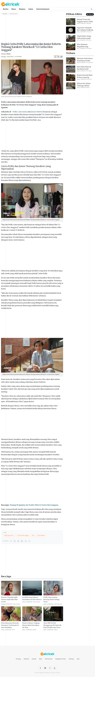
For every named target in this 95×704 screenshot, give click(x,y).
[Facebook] (40, 668)
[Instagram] (45, 668)
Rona (13, 9)
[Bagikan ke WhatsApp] (22, 541)
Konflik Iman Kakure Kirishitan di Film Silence (32, 598)
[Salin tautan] (29, 541)
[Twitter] (50, 668)
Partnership (48, 659)
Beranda (5, 14)
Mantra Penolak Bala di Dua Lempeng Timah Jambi (84, 76)
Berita (5, 9)
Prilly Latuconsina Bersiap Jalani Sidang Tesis (51, 599)
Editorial (26, 659)
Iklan (40, 659)
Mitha (8, 54)
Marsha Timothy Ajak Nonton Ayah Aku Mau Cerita (9, 599)
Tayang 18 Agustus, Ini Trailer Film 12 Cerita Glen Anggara (34, 505)
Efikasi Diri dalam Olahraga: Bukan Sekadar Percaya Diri (84, 85)
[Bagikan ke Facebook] (11, 541)
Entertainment (42, 9)
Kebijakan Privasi (60, 659)
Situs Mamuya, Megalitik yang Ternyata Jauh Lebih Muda (84, 45)
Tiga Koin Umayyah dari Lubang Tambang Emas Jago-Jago (85, 29)
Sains (30, 9)
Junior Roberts (37, 112)
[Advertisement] (32, 28)
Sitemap (71, 659)
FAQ (78, 659)
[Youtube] (54, 668)
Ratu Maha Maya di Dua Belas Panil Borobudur (84, 68)
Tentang (18, 659)
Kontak (34, 659)
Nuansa (22, 9)
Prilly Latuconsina (20, 112)
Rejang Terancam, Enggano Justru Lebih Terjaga (85, 20)
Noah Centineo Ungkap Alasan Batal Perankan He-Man (31, 625)
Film (33, 535)
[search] (91, 9)
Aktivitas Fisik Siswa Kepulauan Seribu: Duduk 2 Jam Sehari (85, 60)
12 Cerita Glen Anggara (23, 535)
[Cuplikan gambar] (11, 588)
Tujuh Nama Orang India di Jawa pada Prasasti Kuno (84, 37)
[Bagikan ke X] (14, 541)
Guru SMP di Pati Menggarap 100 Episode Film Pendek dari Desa (52, 625)
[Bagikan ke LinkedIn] (18, 541)
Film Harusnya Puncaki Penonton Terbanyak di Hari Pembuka (10, 625)
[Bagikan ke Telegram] (25, 541)
